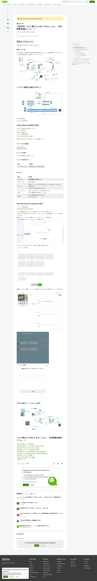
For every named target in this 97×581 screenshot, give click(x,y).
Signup (92, 1)
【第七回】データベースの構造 (24, 455)
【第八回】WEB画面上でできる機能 (26, 457)
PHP (18, 32)
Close (17, 576)
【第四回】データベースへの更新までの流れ (28, 449)
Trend (4, 4)
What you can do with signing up (30, 481)
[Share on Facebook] (7, 23)
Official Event (22, 4)
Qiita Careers (47, 4)
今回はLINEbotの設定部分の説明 (80, 49)
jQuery (24, 32)
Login (86, 1)
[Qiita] (4, 2)
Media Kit (31, 570)
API (44, 576)
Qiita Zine (73, 563)
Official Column (30, 4)
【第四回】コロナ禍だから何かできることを (28, 45)
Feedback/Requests (33, 572)
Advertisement (32, 576)
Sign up (11, 576)
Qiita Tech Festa (46, 570)
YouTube (59, 570)
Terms (30, 563)
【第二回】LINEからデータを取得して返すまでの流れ (30, 445)
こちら (34, 197)
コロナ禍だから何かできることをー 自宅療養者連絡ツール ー (80, 63)
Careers (86, 563)
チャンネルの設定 (77, 51)
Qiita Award (45, 572)
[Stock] (7, 14)
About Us (86, 561)
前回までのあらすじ (75, 43)
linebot (28, 32)
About (30, 561)
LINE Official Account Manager (25, 136)
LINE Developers (21, 132)
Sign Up (43, 545)
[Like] (7, 8)
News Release (87, 568)
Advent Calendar (46, 568)
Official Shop (73, 565)
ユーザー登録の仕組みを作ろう (78, 47)
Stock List (9, 4)
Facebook (59, 568)
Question (15, 4)
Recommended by (27, 493)
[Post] (7, 19)
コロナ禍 (32, 32)
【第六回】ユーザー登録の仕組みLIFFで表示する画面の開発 (32, 453)
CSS (21, 32)
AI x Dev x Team (57, 4)
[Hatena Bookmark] (7, 27)
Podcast (58, 572)
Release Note (46, 561)
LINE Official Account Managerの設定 (81, 59)
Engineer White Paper (47, 574)
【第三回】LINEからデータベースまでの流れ (28, 447)
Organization (39, 4)
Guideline (31, 568)
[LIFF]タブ (78, 57)
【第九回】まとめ (21, 459)
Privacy (31, 565)
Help (30, 574)
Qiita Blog (86, 565)
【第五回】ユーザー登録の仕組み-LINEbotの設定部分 (32, 451)
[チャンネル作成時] (80, 53)
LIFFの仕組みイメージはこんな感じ (80, 61)
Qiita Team (73, 561)
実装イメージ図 (77, 45)
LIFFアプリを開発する (22, 120)
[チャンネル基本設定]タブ (81, 55)
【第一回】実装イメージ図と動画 (25, 443)
